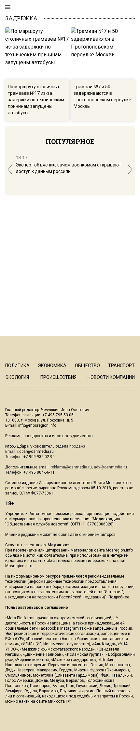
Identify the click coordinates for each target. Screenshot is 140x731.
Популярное (70, 141)
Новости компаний (111, 377)
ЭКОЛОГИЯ (17, 377)
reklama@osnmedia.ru (71, 467)
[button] (10, 169)
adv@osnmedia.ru (110, 467)
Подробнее (118, 597)
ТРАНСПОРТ (121, 365)
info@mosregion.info (37, 425)
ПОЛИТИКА (17, 365)
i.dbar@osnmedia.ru (35, 451)
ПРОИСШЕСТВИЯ (58, 377)
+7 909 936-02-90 (39, 456)
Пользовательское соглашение (36, 607)
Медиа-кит (58, 545)
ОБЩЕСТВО (87, 365)
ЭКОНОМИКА (52, 365)
